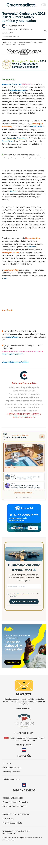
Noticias (13, 42)
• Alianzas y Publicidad (11, 772)
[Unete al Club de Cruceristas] (24, 722)
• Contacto (6, 763)
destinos (13, 191)
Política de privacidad (9, 833)
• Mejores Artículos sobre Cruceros (16, 814)
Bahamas (32, 246)
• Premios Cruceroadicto (12, 823)
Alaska (4, 278)
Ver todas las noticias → (24, 493)
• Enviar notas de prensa (12, 767)
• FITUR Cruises (8, 819)
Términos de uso (7, 831)
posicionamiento (18, 90)
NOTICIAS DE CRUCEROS (12, 354)
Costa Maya (22, 138)
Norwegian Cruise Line (11, 84)
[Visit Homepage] (21, 5)
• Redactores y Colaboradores (14, 806)
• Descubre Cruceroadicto (12, 798)
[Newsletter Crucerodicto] (24, 685)
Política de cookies (22, 831)
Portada (4, 42)
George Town (7, 141)
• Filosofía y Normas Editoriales (15, 802)
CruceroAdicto (12, 337)
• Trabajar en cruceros (11, 779)
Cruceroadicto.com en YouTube (15, 362)
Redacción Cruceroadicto (16, 26)
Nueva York (36, 126)
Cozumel (11, 138)
